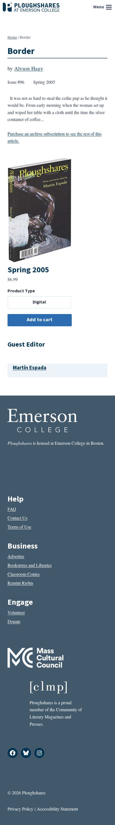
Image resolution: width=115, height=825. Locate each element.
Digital (39, 302)
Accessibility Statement (57, 809)
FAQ (12, 509)
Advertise (16, 556)
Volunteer (16, 612)
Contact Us (17, 518)
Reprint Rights (20, 583)
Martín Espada (29, 368)
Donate (14, 621)
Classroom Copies (24, 574)
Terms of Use (19, 527)
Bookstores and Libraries (30, 565)
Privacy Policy (20, 809)
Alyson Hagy (28, 68)
